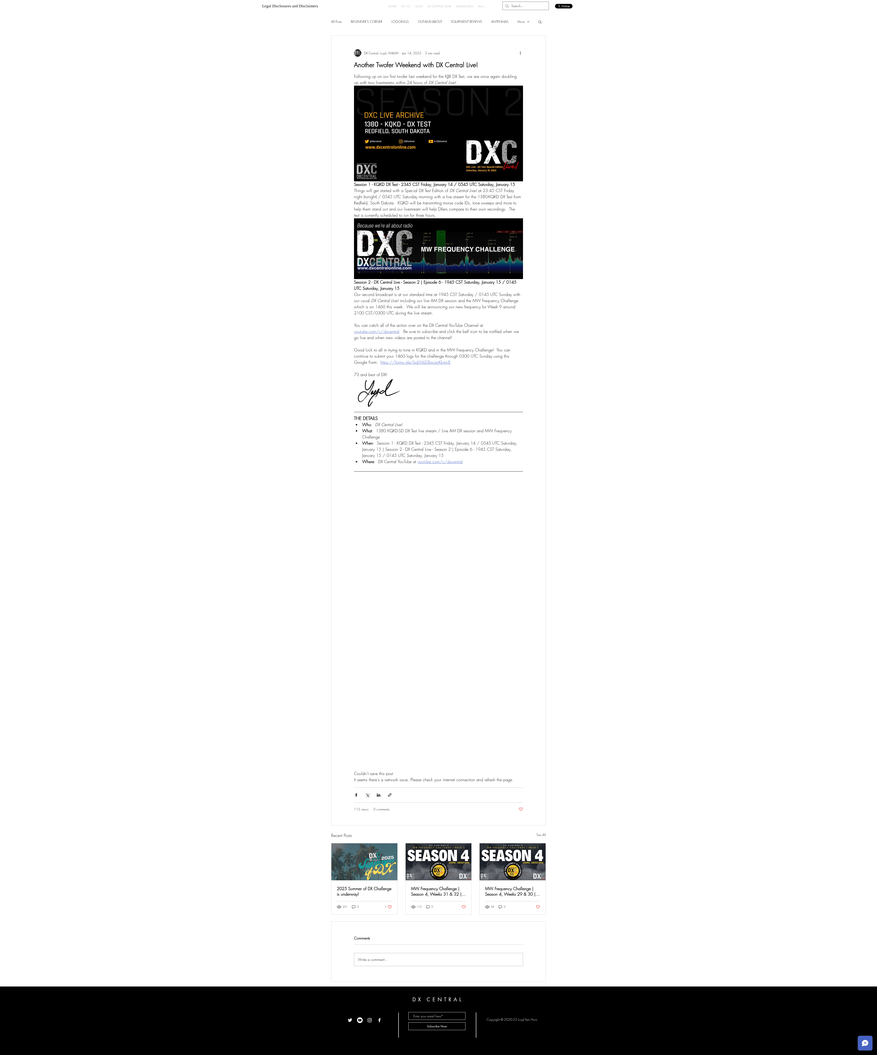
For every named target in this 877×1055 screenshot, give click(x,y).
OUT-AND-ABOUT (430, 21)
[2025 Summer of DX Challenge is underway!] (364, 861)
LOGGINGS (400, 21)
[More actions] (520, 53)
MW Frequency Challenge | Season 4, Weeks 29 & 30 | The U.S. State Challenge (510, 891)
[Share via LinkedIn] (378, 795)
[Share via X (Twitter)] (367, 795)
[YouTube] (360, 1020)
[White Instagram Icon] (369, 1020)
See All (541, 835)
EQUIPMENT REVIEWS (466, 21)
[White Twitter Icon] (350, 1020)
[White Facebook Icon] (379, 1020)
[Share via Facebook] (356, 795)
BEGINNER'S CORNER (366, 21)
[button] (540, 22)
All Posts (336, 21)
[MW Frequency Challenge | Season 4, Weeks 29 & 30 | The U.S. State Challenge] (513, 861)
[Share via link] (390, 795)
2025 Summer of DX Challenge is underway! (364, 891)
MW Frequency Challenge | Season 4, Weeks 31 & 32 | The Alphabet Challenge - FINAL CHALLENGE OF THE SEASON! (436, 891)
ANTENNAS (499, 21)
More (521, 21)
